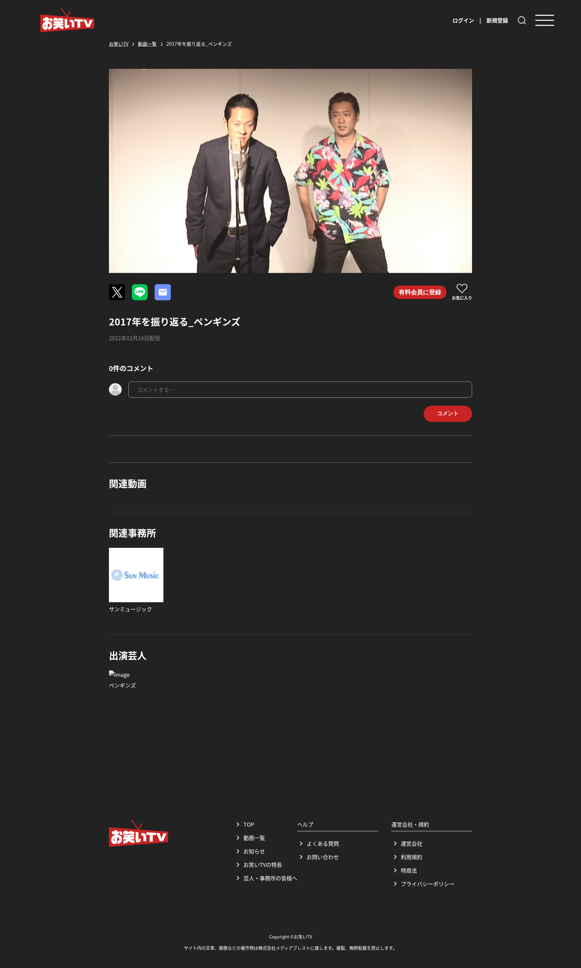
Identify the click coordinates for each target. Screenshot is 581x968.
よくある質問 (323, 843)
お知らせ (254, 851)
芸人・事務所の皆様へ (270, 878)
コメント (448, 413)
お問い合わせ (323, 857)
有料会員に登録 (420, 292)
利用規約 (411, 857)
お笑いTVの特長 (262, 865)
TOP (248, 824)
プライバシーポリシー (428, 884)
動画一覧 (254, 838)
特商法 (409, 870)
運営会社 (411, 843)
